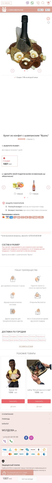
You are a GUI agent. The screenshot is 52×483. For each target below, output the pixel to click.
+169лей (35, 194)
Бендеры (13, 336)
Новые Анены (23, 336)
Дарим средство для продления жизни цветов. (13, 320)
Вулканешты (33, 340)
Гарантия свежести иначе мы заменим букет (37, 287)
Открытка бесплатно (38, 302)
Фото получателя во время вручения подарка (37, 320)
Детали (13, 406)
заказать (13, 401)
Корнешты (40, 336)
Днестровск (14, 340)
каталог (5, 424)
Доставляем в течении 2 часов (12, 286)
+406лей (20, 194)
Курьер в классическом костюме (13, 303)
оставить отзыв (26, 346)
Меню (7, 3)
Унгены (32, 336)
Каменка (42, 340)
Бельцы (5, 336)
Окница (6, 340)
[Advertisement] (26, 106)
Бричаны (23, 340)
